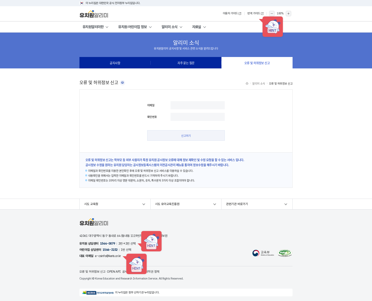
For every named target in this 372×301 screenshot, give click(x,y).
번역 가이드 (253, 13)
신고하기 (186, 135)
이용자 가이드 (230, 13)
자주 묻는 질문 (186, 63)
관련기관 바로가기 (237, 204)
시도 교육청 (91, 204)
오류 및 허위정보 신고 (257, 63)
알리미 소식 (169, 27)
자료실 (196, 27)
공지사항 (115, 63)
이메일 (150, 105)
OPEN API (114, 271)
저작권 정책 (152, 271)
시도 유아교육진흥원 (167, 204)
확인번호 (152, 117)
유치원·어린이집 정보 (132, 27)
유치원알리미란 (93, 27)
